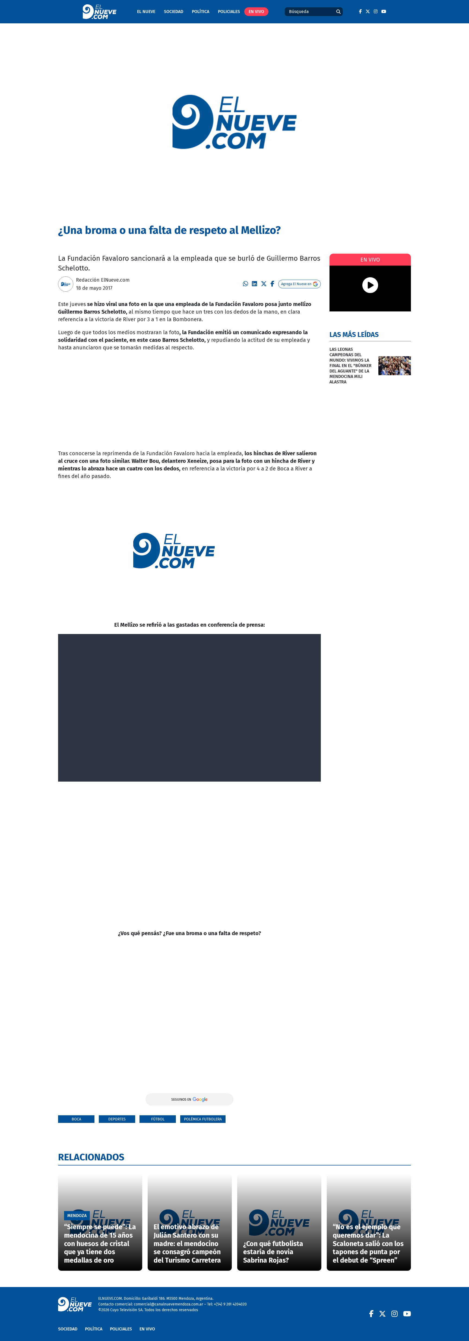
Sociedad (173, 11)
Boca (76, 1119)
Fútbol (157, 1119)
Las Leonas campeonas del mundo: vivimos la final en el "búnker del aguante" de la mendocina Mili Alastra (350, 365)
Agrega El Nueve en (296, 284)
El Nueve (146, 11)
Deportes (117, 1119)
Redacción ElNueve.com (102, 280)
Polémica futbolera (203, 1119)
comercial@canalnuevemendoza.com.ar (168, 1304)
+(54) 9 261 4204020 (230, 1304)
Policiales (229, 11)
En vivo (256, 11)
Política (200, 11)
